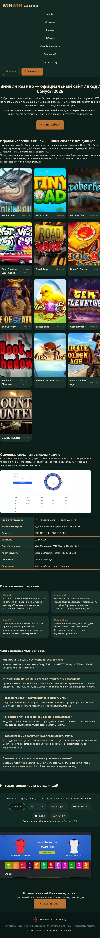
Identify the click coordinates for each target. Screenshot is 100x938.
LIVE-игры (50, 38)
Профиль (11, 71)
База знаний (50, 54)
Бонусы (50, 30)
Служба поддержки (50, 46)
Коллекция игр (50, 62)
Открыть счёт (32, 71)
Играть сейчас (50, 124)
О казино (50, 22)
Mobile (50, 14)
